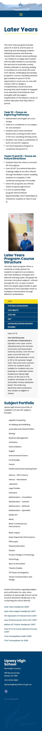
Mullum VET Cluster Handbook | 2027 (19, 624)
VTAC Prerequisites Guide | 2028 (17, 636)
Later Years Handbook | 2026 (16, 607)
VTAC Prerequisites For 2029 (16, 640)
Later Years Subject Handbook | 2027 (20, 611)
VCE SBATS (13, 310)
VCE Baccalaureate (18, 305)
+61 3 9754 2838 (11, 680)
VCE (10, 301)
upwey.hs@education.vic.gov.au (18, 684)
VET (9, 319)
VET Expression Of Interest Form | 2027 (20, 616)
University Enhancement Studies (20, 325)
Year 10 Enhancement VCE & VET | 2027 (20, 620)
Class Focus (13, 699)
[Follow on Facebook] (6, 691)
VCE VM (11, 314)
